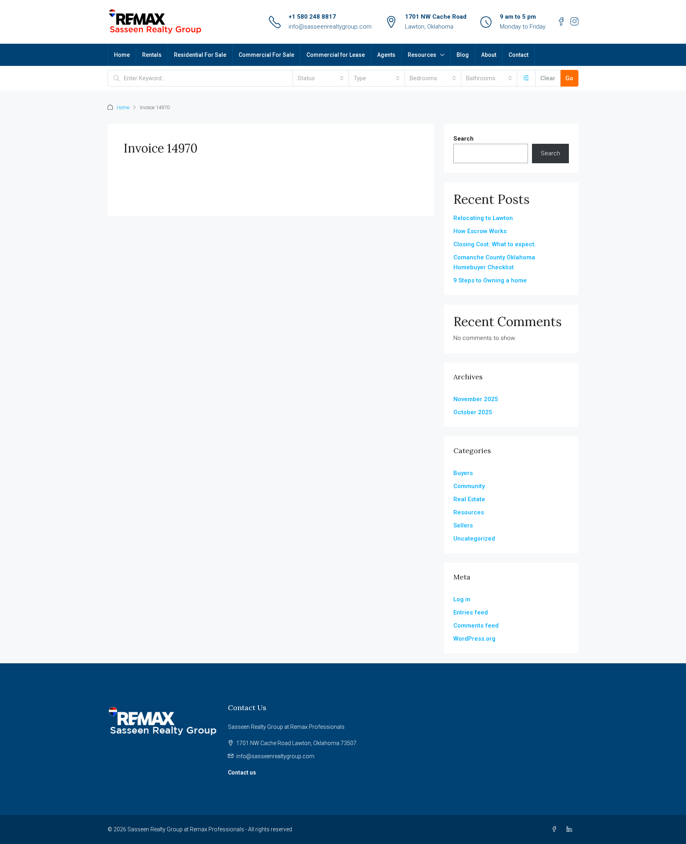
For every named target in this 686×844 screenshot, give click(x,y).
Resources (422, 55)
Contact (518, 55)
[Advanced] (526, 78)
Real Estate (469, 499)
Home (122, 55)
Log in (461, 599)
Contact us (242, 772)
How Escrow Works (480, 231)
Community (469, 486)
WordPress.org (474, 638)
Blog (463, 55)
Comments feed (476, 625)
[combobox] (321, 78)
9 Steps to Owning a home (490, 280)
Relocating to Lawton (483, 218)
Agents (386, 55)
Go (569, 78)
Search (463, 138)
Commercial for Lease (335, 55)
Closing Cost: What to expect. (494, 244)
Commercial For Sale (266, 55)
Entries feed (470, 612)
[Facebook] (555, 829)
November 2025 (475, 399)
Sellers (463, 525)
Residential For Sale (200, 55)
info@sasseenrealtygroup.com (330, 26)
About (488, 55)
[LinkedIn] (571, 829)
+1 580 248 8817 (312, 16)
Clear (547, 78)
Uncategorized (474, 538)
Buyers (463, 473)
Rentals (152, 55)
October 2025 (472, 412)
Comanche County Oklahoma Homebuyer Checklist (494, 262)
